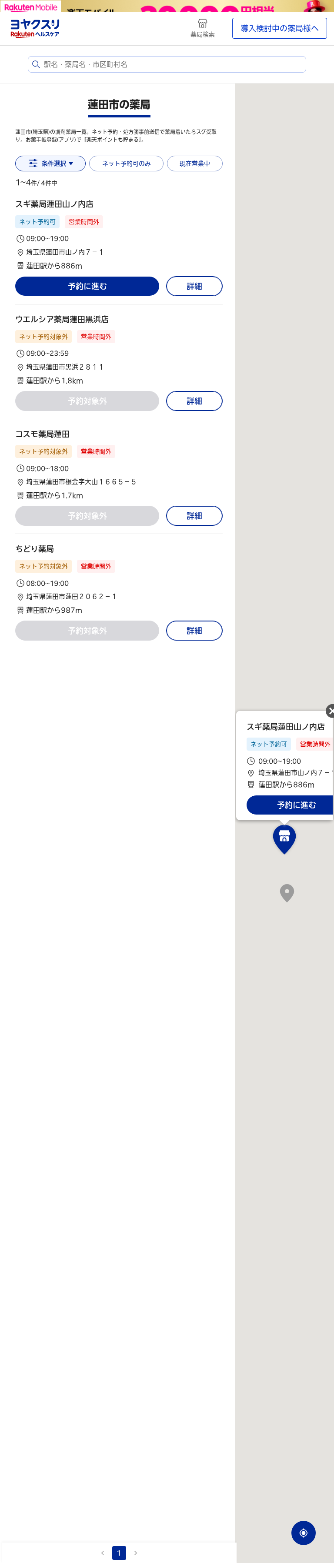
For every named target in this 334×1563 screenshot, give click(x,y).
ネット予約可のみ (126, 163)
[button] (119, 235)
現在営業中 (195, 163)
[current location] (303, 1533)
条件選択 (54, 163)
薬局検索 (202, 34)
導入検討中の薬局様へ (279, 28)
